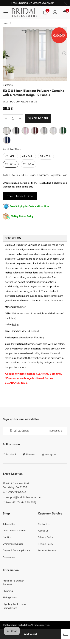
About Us (43, 530)
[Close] (65, 634)
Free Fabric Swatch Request (13, 582)
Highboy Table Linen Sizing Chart (14, 605)
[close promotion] (65, 3)
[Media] (60, 33)
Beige (32, 174)
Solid (64, 174)
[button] (6, 53)
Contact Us (44, 524)
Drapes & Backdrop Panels (16, 550)
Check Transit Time (20, 196)
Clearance (42, 174)
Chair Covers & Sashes (14, 530)
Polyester (55, 174)
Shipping (8, 590)
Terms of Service (47, 550)
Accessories (9, 556)
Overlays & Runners (13, 543)
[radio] (7, 131)
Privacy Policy (45, 537)
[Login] (55, 12)
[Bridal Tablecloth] (26, 12)
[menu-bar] (7, 12)
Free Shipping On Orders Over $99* (32, 2)
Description (13, 238)
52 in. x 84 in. (19, 174)
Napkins (7, 537)
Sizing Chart (10, 597)
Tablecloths (9, 524)
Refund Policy (45, 543)
